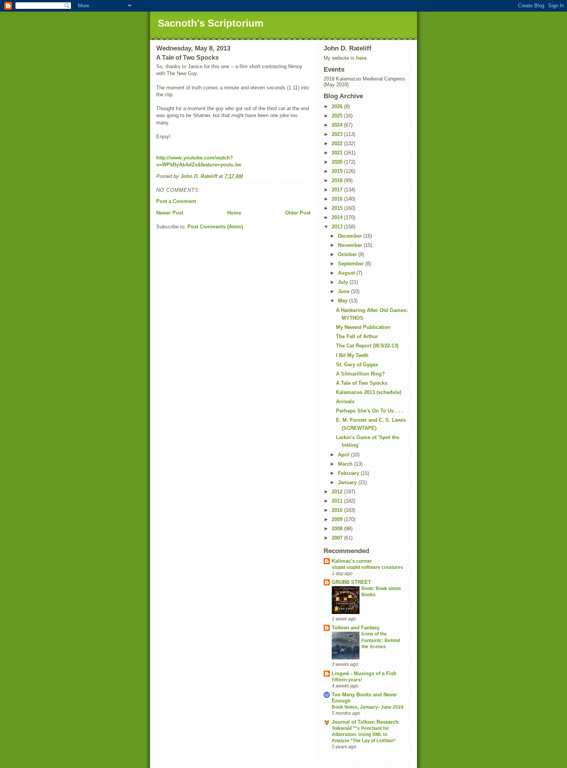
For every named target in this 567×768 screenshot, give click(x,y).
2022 (338, 143)
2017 (338, 190)
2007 (338, 538)
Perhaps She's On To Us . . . (369, 411)
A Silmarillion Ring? (360, 374)
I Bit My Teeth (352, 355)
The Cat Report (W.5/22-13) (367, 346)
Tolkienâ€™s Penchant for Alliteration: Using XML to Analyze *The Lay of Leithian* (364, 734)
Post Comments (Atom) (215, 227)
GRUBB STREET (351, 582)
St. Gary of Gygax (357, 364)
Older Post (297, 213)
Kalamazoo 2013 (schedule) (368, 392)
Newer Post (169, 213)
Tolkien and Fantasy (356, 627)
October (348, 254)
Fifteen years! (347, 679)
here (361, 58)
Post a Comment (176, 201)
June (344, 291)
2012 (338, 492)
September (351, 264)
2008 (338, 529)
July (343, 282)
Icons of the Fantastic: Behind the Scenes (380, 640)
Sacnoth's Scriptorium (210, 23)
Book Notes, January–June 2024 (367, 707)
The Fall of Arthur (357, 336)
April (344, 455)
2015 (338, 208)
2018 (338, 180)
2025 (338, 116)
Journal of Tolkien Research (365, 722)
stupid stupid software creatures (367, 567)
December (350, 236)
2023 (338, 134)
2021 (338, 153)
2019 (338, 171)
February (349, 473)
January (348, 482)
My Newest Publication (363, 327)
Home (234, 213)
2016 (338, 199)
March (346, 464)
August (347, 273)
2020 (338, 162)
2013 (338, 227)
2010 (338, 510)
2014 (338, 217)
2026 (338, 106)
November (351, 245)
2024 (338, 125)
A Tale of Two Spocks (361, 383)
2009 (338, 519)
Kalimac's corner (352, 561)
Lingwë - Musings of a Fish (364, 673)
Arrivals (345, 401)
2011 (338, 501)
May (343, 301)
